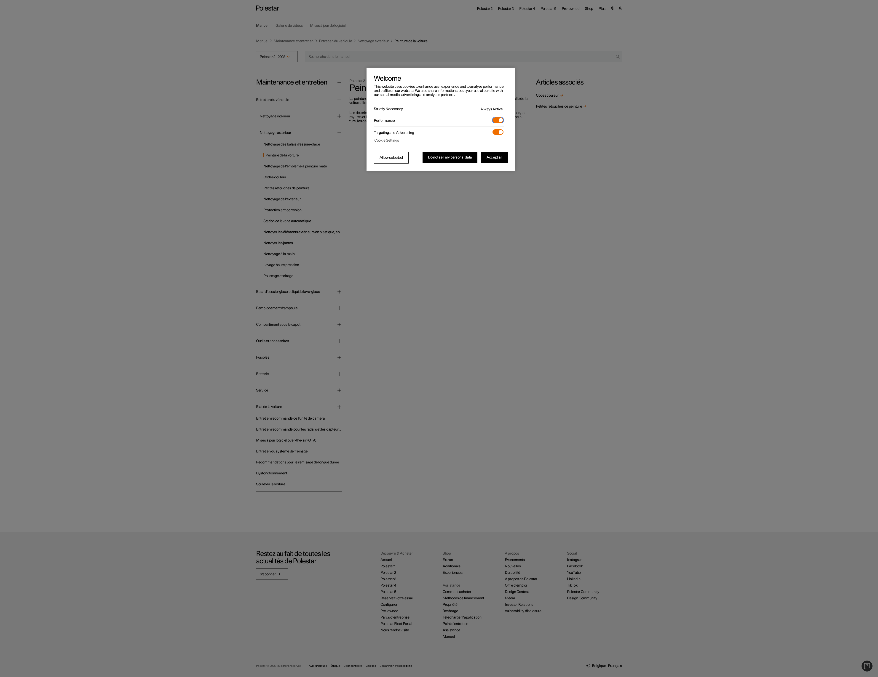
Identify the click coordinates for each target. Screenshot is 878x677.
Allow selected (391, 157)
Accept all (494, 157)
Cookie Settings (386, 140)
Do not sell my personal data (450, 157)
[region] (441, 119)
